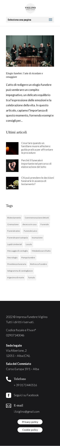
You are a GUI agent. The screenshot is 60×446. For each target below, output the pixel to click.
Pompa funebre (28, 257)
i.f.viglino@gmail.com (27, 411)
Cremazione (12, 224)
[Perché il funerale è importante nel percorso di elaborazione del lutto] (12, 165)
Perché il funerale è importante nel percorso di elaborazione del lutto (36, 163)
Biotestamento (14, 217)
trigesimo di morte (15, 277)
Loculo (29, 244)
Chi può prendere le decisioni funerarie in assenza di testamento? (37, 181)
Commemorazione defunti (37, 217)
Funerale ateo (13, 231)
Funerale (44, 224)
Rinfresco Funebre (38, 264)
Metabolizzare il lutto (41, 251)
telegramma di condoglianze (20, 271)
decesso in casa (29, 224)
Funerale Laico (30, 231)
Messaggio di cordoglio (17, 251)
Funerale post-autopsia (17, 237)
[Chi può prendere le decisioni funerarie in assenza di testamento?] (12, 183)
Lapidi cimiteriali (14, 244)
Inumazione (37, 237)
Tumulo (31, 277)
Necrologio (12, 257)
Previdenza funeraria (16, 264)
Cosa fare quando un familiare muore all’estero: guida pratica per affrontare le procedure (37, 147)
